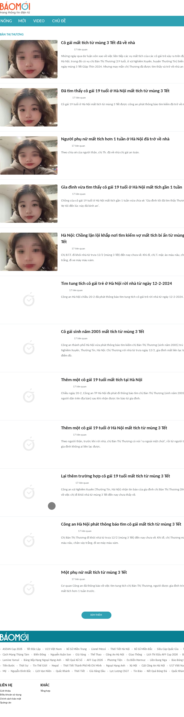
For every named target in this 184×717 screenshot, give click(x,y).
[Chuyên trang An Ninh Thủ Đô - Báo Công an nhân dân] (63, 290)
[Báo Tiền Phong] (65, 435)
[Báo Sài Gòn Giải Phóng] (65, 387)
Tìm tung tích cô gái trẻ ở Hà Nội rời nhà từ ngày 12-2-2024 (116, 283)
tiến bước (9, 665)
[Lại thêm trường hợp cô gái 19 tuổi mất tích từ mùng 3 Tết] (29, 492)
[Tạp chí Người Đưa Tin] (65, 248)
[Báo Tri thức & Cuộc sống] (67, 483)
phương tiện (114, 660)
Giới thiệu (5, 691)
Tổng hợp (45, 691)
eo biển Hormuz (136, 660)
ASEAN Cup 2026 (12, 649)
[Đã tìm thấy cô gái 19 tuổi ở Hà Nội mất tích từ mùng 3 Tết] (29, 107)
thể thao (96, 654)
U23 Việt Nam (53, 649)
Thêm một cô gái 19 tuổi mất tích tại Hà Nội (101, 380)
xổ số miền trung (76, 649)
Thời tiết (79, 671)
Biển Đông (40, 654)
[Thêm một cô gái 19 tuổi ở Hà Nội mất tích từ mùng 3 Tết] (29, 444)
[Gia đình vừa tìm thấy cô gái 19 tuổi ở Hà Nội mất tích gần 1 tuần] (29, 203)
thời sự (23, 665)
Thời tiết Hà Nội (120, 649)
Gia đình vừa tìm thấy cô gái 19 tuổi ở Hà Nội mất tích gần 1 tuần (121, 187)
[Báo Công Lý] (65, 146)
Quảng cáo (5, 702)
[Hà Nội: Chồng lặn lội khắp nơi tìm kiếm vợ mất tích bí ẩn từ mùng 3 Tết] (29, 252)
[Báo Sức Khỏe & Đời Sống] (65, 98)
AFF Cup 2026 (95, 660)
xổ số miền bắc (143, 649)
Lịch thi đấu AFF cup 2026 (162, 654)
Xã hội (133, 665)
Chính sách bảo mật (10, 699)
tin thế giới (40, 665)
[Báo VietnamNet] (65, 194)
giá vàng (80, 654)
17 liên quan (80, 49)
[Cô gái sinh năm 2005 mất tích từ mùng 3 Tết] (29, 348)
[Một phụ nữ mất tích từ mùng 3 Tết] (29, 589)
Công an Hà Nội (115, 654)
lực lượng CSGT (119, 671)
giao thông (135, 654)
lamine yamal (11, 660)
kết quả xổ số (74, 660)
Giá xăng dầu (97, 671)
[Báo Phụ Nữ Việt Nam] (68, 531)
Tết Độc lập (33, 649)
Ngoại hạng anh (115, 665)
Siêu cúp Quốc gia (167, 649)
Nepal (55, 665)
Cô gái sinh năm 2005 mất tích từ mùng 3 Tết (102, 332)
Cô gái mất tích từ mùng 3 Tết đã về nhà (98, 43)
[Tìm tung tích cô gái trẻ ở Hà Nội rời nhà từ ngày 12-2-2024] (29, 300)
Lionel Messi (98, 649)
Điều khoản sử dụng (10, 695)
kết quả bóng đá (157, 671)
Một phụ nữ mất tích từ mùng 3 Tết (94, 572)
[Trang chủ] (15, 8)
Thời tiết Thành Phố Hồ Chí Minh (82, 665)
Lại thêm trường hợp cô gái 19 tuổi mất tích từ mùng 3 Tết (115, 476)
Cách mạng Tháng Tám (16, 654)
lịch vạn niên (43, 671)
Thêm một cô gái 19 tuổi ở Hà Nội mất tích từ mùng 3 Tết (114, 428)
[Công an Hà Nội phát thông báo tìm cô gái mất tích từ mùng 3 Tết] (29, 541)
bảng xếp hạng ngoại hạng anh (42, 660)
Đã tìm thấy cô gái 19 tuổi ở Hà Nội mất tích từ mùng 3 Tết (115, 91)
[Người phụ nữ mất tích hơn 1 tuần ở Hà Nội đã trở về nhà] (29, 155)
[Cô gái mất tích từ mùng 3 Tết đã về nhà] (29, 59)
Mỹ (4, 671)
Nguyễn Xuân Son (61, 654)
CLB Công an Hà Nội (153, 665)
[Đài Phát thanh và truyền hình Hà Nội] (66, 50)
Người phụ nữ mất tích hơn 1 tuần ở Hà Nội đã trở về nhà (115, 139)
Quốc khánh (63, 671)
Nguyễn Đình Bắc (21, 671)
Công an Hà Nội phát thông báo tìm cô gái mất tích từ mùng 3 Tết (121, 524)
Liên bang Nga (158, 660)
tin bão (137, 671)
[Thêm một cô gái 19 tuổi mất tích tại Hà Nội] (29, 396)
